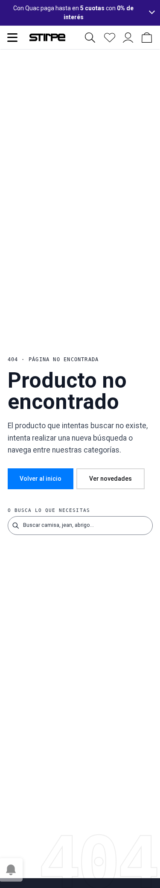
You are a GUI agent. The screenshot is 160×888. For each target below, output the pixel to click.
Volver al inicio (40, 478)
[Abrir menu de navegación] (12, 37)
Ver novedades (110, 478)
